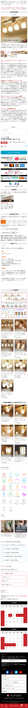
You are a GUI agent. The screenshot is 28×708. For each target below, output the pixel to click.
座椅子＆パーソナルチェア (17, 504)
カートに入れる (15, 152)
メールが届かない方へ (7, 685)
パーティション (4, 503)
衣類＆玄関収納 (17, 496)
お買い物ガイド (6, 679)
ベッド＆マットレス (11, 497)
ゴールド (5, 130)
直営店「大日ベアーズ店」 (8, 688)
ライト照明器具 (4, 477)
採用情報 (4, 691)
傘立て (4, 510)
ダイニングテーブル (17, 483)
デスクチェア (4, 496)
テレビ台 (3, 483)
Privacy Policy (22, 701)
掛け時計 (10, 477)
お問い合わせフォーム (14, 660)
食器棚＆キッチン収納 (4, 490)
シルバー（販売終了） (8, 133)
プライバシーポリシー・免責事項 (10, 682)
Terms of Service (13, 702)
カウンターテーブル (11, 490)
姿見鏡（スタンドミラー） (24, 504)
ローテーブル (24, 477)
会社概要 (4, 676)
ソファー (17, 477)
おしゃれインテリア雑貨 (11, 511)
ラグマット (24, 496)
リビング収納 (10, 483)
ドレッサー (11, 503)
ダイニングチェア (24, 483)
